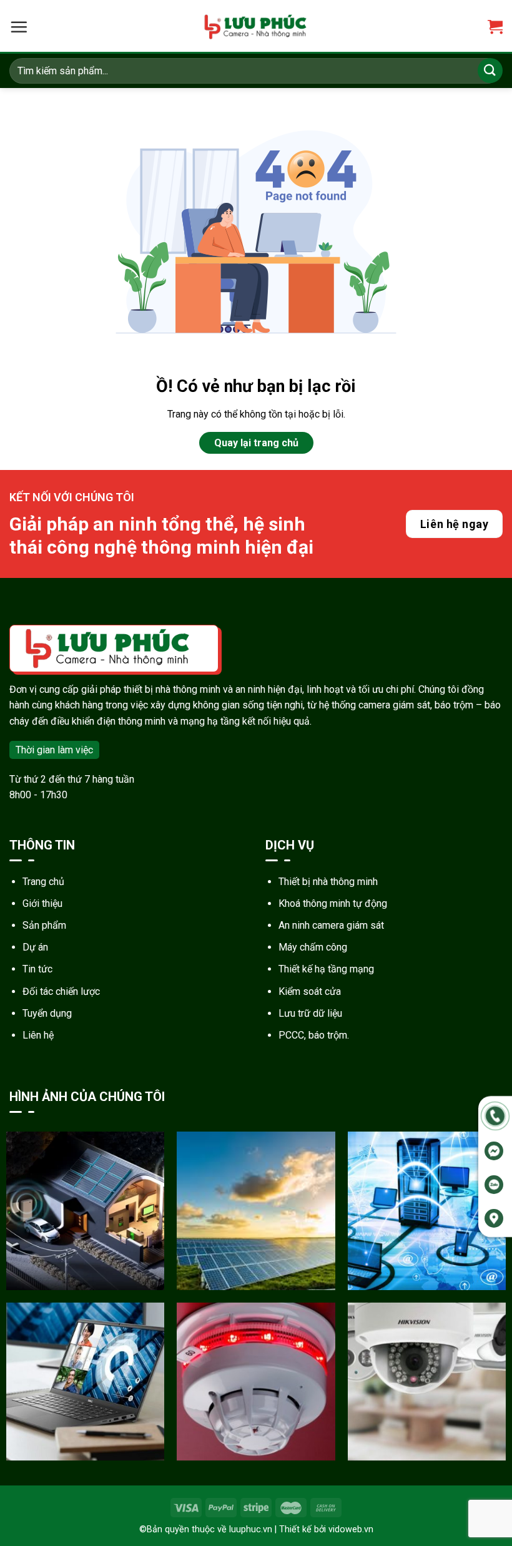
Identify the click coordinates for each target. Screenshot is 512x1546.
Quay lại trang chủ (256, 443)
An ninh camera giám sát (331, 925)
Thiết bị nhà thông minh (328, 882)
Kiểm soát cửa (309, 991)
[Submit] (490, 70)
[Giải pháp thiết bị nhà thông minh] (85, 1210)
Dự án (35, 947)
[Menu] (18, 26)
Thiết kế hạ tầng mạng (326, 969)
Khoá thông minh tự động (332, 903)
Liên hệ (38, 1035)
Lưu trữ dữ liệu (310, 1013)
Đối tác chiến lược (61, 991)
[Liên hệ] (495, 1115)
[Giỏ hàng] (495, 27)
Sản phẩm (44, 925)
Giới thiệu (42, 903)
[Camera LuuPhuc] (256, 26)
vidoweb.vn (350, 1529)
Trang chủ (43, 882)
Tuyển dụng (47, 1013)
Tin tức (37, 969)
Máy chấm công (312, 947)
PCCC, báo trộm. (313, 1035)
